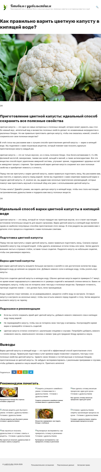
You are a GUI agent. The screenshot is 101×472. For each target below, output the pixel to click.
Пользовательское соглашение (42, 465)
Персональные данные (65, 465)
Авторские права (83, 465)
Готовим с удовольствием (30, 6)
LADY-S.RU (9, 464)
